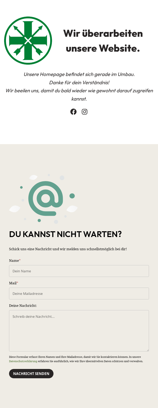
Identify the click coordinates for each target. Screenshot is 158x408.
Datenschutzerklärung (23, 361)
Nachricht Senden (31, 373)
